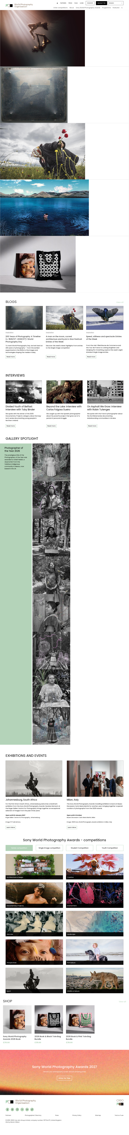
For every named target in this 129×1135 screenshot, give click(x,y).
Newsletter (101, 3)
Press (70, 3)
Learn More (11, 827)
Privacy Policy (76, 1115)
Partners (63, 3)
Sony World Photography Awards (88, 8)
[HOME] (57, 3)
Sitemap (98, 1115)
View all (119, 302)
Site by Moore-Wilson (13, 1122)
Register (90, 3)
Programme (106, 8)
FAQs (76, 3)
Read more (64, 41)
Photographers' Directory (33, 1115)
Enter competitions (61, 8)
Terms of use (119, 1115)
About (71, 8)
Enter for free (64, 1078)
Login (81, 3)
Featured (116, 8)
